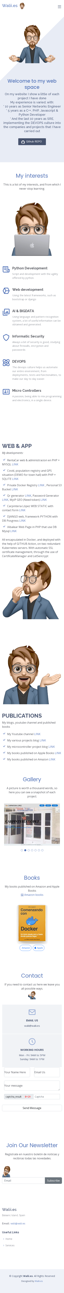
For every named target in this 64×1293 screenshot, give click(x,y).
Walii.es (10, 5)
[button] (22, 850)
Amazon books (33, 895)
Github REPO (34, 141)
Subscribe (53, 1180)
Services (10, 1245)
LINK (15, 464)
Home (8, 1239)
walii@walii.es (17, 1223)
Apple (39, 948)
